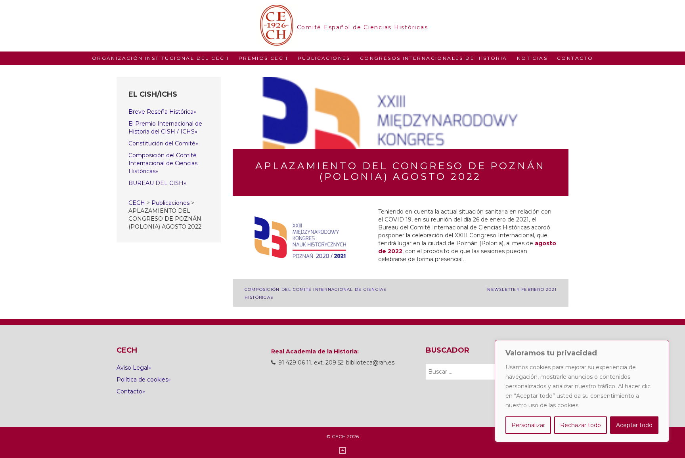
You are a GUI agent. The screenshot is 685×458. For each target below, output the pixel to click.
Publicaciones (324, 58)
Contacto (575, 58)
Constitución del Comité (161, 143)
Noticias (532, 58)
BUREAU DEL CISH (156, 183)
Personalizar (528, 425)
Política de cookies (142, 379)
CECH (277, 26)
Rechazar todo (580, 425)
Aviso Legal (132, 367)
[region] (582, 391)
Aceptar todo (634, 425)
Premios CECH (263, 58)
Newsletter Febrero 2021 (522, 289)
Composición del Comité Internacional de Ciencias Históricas (162, 163)
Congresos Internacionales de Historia (433, 58)
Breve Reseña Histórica (160, 111)
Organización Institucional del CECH (160, 58)
